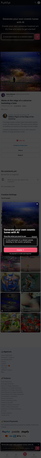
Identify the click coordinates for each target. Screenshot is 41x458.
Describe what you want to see (15, 236)
